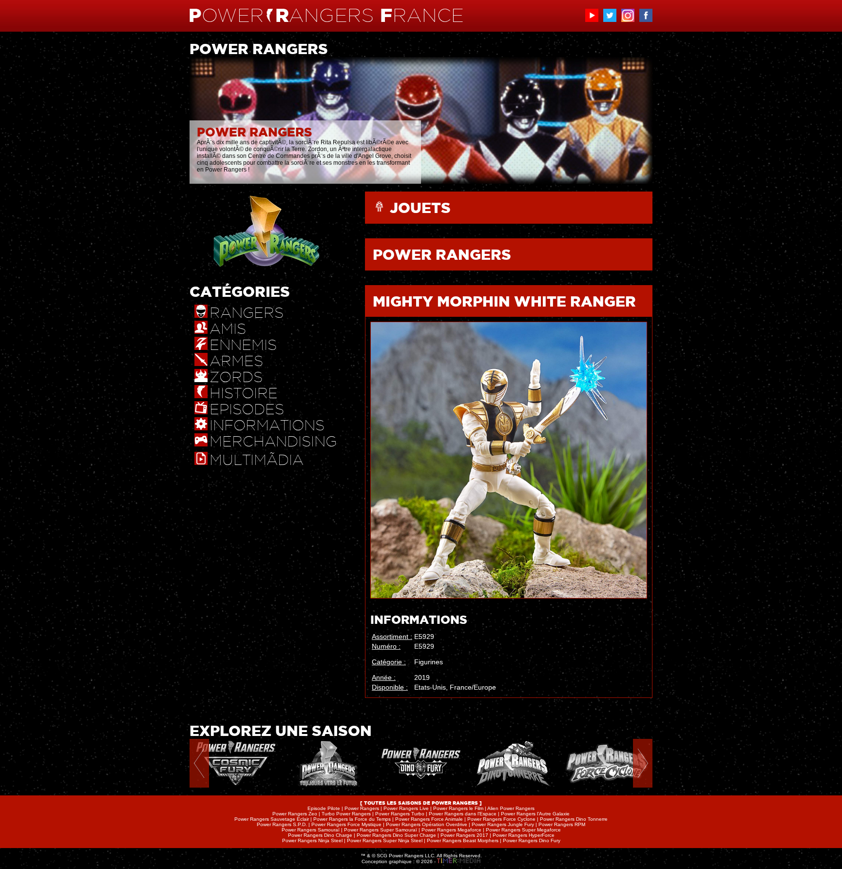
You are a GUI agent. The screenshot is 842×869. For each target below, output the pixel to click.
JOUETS (420, 207)
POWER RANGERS (442, 254)
